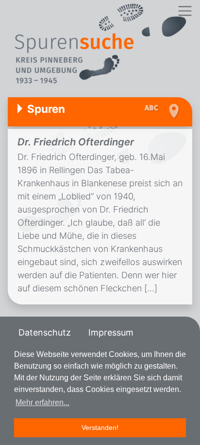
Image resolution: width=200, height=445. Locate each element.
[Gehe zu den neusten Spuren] (154, 108)
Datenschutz (44, 332)
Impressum (110, 332)
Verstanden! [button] (100, 427)
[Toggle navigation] (184, 11)
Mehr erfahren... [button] (42, 402)
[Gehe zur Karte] (174, 111)
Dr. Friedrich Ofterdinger (75, 142)
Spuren (46, 108)
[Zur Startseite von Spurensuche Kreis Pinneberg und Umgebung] (100, 45)
